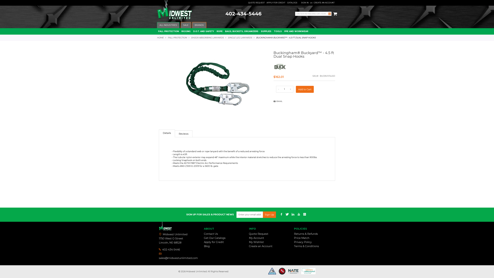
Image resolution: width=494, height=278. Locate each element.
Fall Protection (177, 38)
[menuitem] (168, 25)
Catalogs (292, 3)
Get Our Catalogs (215, 238)
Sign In (305, 3)
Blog (207, 246)
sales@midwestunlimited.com (178, 258)
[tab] (167, 133)
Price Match (301, 238)
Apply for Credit (214, 242)
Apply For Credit (276, 3)
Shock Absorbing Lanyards (207, 38)
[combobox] (313, 14)
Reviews (183, 133)
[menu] (247, 28)
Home (160, 38)
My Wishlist (256, 242)
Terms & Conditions (306, 246)
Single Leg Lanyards (240, 38)
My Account (256, 238)
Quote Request (256, 3)
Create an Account (324, 3)
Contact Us (211, 233)
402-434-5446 (243, 14)
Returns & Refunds (306, 233)
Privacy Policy (303, 242)
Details (167, 133)
